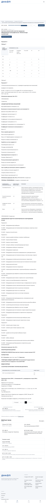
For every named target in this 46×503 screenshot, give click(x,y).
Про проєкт (3, 493)
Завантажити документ (6, 36)
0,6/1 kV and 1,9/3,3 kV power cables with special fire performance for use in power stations (33, 433)
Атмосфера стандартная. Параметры (10, 432)
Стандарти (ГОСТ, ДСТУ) (18, 21)
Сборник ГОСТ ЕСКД (6, 424)
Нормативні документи (9, 21)
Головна (2, 21)
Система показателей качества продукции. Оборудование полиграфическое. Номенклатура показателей (14, 32)
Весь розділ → (42, 420)
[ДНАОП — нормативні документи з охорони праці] (5, 2)
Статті (2, 497)
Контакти (3, 495)
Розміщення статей (4, 499)
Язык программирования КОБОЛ (31, 426)
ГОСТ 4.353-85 (4, 29)
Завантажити (41, 25)
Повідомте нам (21, 416)
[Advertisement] (23, 12)
